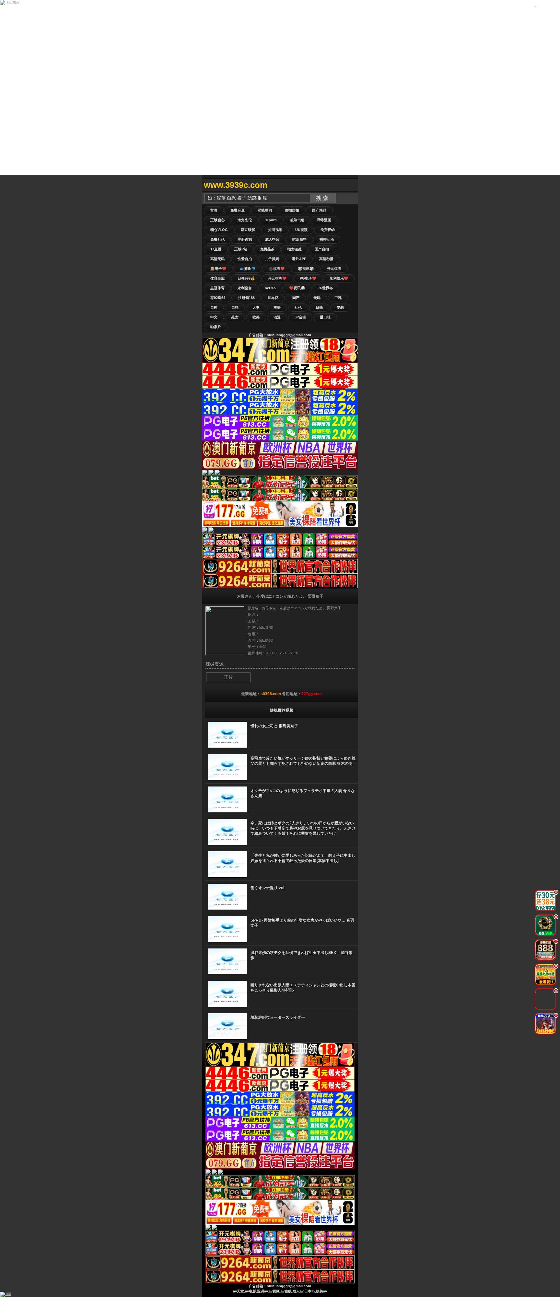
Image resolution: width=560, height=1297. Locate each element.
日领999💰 (246, 278)
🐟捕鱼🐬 (247, 268)
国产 (295, 298)
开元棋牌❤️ (277, 278)
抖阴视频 (275, 230)
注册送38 (245, 239)
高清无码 (217, 259)
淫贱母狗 (265, 210)
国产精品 (319, 210)
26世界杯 (325, 288)
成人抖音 (272, 239)
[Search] (351, 185)
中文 (213, 317)
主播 (277, 307)
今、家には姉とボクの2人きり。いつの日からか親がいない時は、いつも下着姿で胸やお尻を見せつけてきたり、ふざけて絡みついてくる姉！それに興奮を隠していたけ (303, 828)
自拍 (235, 307)
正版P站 (240, 249)
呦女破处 (294, 249)
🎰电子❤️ (218, 268)
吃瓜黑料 (299, 239)
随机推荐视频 (281, 710)
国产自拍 (322, 249)
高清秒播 (326, 259)
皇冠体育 (217, 288)
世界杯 (273, 298)
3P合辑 (300, 317)
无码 (317, 298)
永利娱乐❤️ (339, 278)
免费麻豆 (237, 210)
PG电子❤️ (308, 278)
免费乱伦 (217, 239)
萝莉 (340, 307)
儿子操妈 (272, 259)
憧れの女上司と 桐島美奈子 (274, 726)
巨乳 (338, 298)
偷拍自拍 (292, 210)
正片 (228, 677)
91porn (271, 220)
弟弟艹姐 (297, 220)
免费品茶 (267, 249)
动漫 (277, 317)
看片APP (299, 259)
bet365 (270, 288)
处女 (235, 317)
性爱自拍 (245, 259)
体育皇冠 (217, 278)
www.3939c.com (235, 185)
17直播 (215, 249)
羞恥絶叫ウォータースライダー (278, 1017)
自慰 (213, 307)
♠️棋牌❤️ (277, 268)
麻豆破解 (248, 230)
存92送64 (217, 298)
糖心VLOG (219, 230)
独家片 (215, 327)
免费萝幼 (328, 230)
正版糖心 (217, 220)
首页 (213, 210)
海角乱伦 (245, 220)
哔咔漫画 (324, 220)
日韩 (319, 307)
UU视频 (301, 230)
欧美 (256, 317)
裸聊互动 (327, 239)
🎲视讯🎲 (306, 268)
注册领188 (246, 298)
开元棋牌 (334, 268)
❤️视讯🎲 (297, 288)
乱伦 (298, 307)
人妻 (256, 307)
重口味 (325, 317)
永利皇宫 (245, 288)
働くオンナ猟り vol (267, 888)
